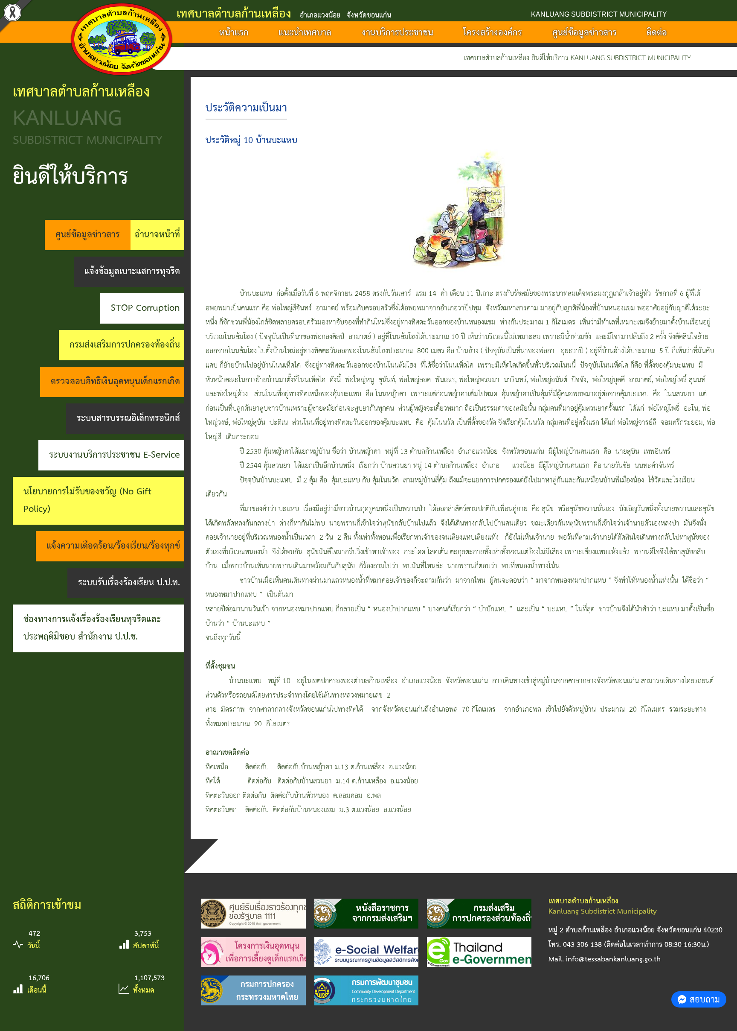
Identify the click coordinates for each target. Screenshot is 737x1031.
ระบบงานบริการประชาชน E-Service (114, 455)
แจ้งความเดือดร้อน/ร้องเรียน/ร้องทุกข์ (113, 546)
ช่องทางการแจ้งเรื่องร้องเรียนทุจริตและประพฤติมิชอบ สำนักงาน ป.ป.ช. (92, 628)
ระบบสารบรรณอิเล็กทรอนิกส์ (128, 418)
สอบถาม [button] (705, 999)
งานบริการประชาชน (397, 32)
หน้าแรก (234, 32)
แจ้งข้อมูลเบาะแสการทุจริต (132, 271)
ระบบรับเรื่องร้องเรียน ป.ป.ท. (129, 582)
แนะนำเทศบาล (305, 32)
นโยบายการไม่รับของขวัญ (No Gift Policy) (87, 500)
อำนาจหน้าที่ (157, 234)
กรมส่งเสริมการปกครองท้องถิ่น (125, 344)
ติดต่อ (657, 32)
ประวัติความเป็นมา (246, 108)
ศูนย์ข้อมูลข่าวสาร (584, 32)
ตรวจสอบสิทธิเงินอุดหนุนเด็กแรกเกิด (115, 381)
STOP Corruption (145, 308)
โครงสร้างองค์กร (492, 32)
